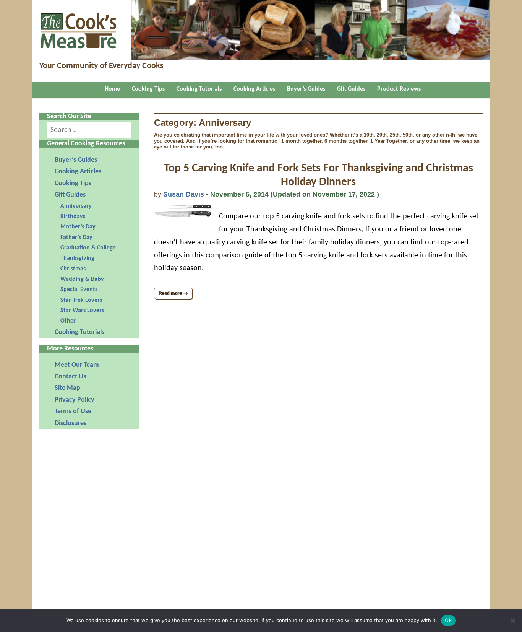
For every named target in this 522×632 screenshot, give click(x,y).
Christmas (73, 269)
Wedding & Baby (82, 279)
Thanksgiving (77, 258)
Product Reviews (399, 89)
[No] (512, 620)
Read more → (173, 293)
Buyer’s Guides (306, 89)
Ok (448, 620)
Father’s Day (76, 238)
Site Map (67, 388)
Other (68, 321)
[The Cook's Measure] (79, 27)
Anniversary (76, 206)
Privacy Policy (74, 400)
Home (112, 89)
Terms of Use (73, 411)
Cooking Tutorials (199, 89)
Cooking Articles (254, 89)
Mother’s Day (78, 227)
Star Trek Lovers (81, 300)
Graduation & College (88, 248)
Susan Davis (183, 194)
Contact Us (70, 376)
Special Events (78, 290)
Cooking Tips (148, 89)
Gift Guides (351, 89)
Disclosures (70, 423)
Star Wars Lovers (82, 311)
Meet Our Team (77, 365)
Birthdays (72, 216)
